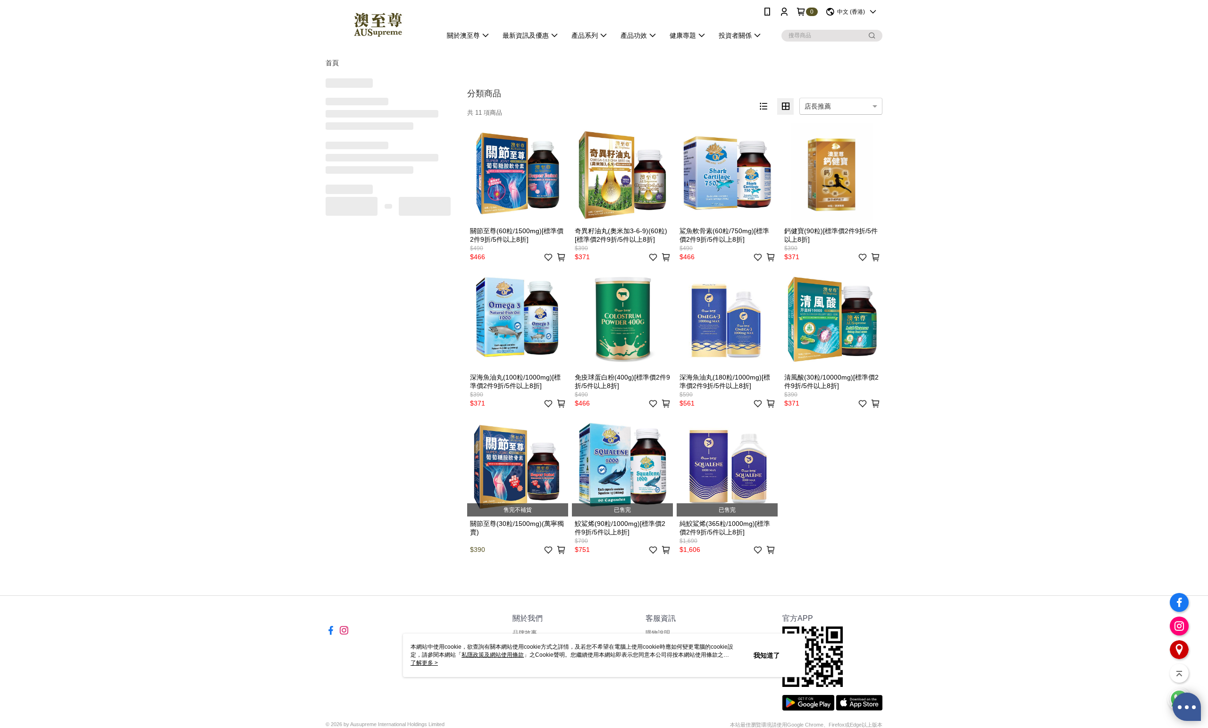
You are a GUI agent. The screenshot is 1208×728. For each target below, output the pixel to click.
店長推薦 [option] (818, 106)
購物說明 (658, 632)
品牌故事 (524, 632)
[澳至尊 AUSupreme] (378, 24)
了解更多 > (424, 663)
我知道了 (767, 655)
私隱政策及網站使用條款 (492, 655)
